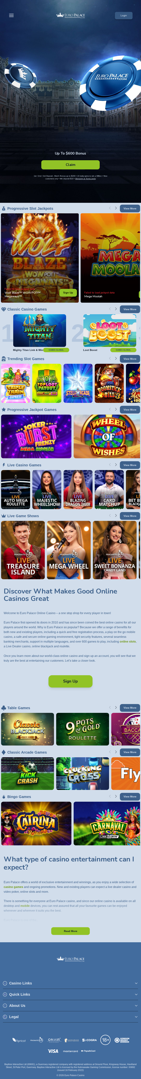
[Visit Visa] (53, 1051)
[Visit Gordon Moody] (122, 1040)
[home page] (70, 15)
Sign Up (68, 292)
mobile (25, 905)
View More (130, 208)
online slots (128, 641)
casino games (13, 886)
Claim (70, 164)
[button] (70, 983)
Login (124, 15)
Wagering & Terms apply (85, 179)
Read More (70, 931)
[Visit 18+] (106, 1040)
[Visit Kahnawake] (72, 1040)
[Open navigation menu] (12, 16)
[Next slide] (116, 208)
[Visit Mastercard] (70, 1051)
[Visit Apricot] (19, 1040)
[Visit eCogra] (89, 1040)
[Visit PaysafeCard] (88, 1051)
